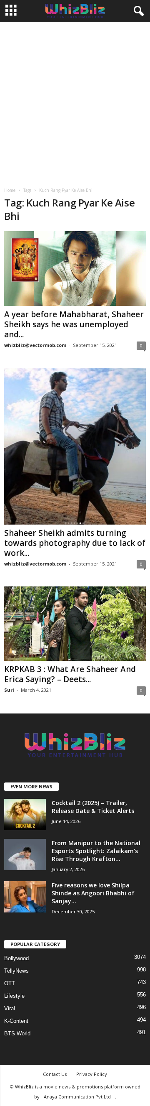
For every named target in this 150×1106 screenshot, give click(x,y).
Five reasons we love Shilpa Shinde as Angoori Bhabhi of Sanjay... (93, 893)
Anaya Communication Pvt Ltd (77, 1096)
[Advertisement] (75, 101)
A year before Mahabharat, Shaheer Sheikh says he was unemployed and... (74, 324)
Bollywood (16, 958)
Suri (9, 690)
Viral (9, 1008)
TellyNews (16, 971)
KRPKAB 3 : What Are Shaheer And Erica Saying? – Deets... (70, 674)
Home (9, 190)
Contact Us (55, 1074)
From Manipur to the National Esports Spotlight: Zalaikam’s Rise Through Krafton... (96, 851)
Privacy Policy (91, 1074)
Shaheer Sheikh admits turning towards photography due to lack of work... (74, 543)
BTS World (17, 1033)
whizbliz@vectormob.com (35, 345)
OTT (9, 983)
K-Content (16, 1021)
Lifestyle (14, 996)
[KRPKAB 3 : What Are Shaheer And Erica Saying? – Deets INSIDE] (75, 623)
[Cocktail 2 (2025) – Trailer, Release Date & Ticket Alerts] (25, 814)
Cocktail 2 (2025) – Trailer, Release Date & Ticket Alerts (93, 807)
